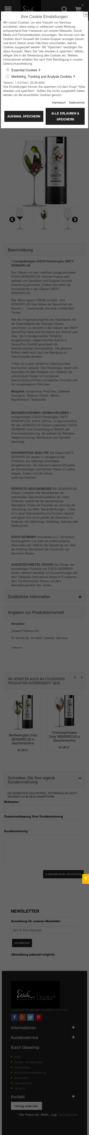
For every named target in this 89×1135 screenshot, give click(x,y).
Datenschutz (77, 102)
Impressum (59, 102)
